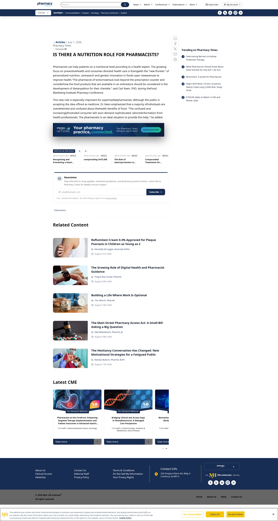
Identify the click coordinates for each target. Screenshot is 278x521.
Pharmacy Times (62, 45)
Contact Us (80, 470)
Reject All (214, 514)
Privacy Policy (81, 477)
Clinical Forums (43, 473)
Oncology (95, 13)
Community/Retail (72, 13)
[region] (139, 514)
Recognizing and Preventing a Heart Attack (62, 161)
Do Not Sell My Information (128, 473)
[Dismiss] (161, 126)
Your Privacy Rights (123, 477)
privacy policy (111, 198)
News (223, 496)
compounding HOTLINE (95, 159)
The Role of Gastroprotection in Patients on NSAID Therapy (124, 161)
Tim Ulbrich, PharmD (105, 300)
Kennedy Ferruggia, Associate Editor (112, 249)
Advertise (40, 477)
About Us (40, 470)
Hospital (85, 13)
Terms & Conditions (124, 470)
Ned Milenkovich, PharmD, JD (109, 332)
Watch (147, 4)
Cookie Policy (125, 518)
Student (124, 13)
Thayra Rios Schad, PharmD (108, 276)
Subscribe (154, 192)
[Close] (273, 514)
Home (199, 496)
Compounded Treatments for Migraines (152, 161)
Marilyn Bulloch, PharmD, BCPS (110, 359)
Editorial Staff (81, 473)
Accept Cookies (235, 514)
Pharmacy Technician (109, 13)
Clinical (41, 12)
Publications (60, 210)
